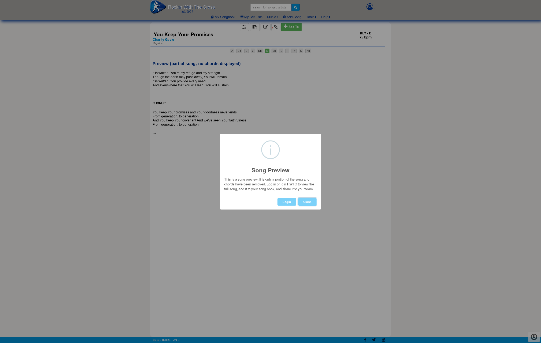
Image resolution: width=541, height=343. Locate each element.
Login (287, 202)
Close (307, 202)
